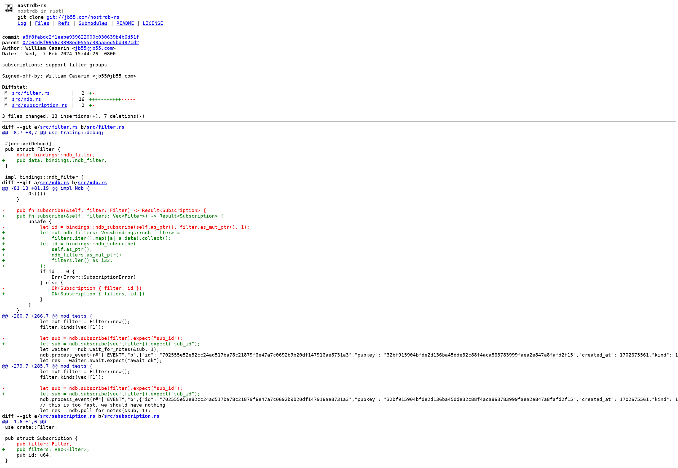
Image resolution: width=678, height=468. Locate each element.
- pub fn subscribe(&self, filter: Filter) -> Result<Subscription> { (104, 210)
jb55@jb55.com (94, 48)
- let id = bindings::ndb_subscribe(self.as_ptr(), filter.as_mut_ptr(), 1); (126, 227)
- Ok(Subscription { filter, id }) (72, 288)
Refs (64, 23)
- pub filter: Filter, (37, 444)
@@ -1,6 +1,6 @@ (24, 421)
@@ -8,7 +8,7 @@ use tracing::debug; (53, 132)
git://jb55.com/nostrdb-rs (83, 17)
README (125, 23)
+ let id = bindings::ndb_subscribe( (69, 243)
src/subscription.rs (39, 105)
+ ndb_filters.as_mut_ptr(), (63, 255)
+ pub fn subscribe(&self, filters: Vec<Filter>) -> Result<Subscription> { (113, 216)
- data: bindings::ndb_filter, (48, 155)
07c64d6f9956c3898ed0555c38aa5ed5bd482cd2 (81, 42)
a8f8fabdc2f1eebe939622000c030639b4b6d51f (81, 37)
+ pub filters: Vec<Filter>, (46, 449)
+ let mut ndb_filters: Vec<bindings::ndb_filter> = (91, 232)
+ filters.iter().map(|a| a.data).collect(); (86, 238)
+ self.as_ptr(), (47, 249)
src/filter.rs (31, 93)
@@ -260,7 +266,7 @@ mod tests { (47, 316)
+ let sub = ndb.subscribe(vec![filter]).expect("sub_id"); (101, 343)
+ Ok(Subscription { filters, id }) (73, 293)
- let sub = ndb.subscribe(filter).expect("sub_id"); (92, 338)
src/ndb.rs (26, 99)
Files (42, 23)
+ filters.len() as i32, (57, 260)
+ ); (24, 266)
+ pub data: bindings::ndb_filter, (54, 160)
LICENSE (153, 23)
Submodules (93, 23)
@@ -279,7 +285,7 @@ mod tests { (47, 366)
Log (21, 23)
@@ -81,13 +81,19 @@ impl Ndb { (46, 188)
